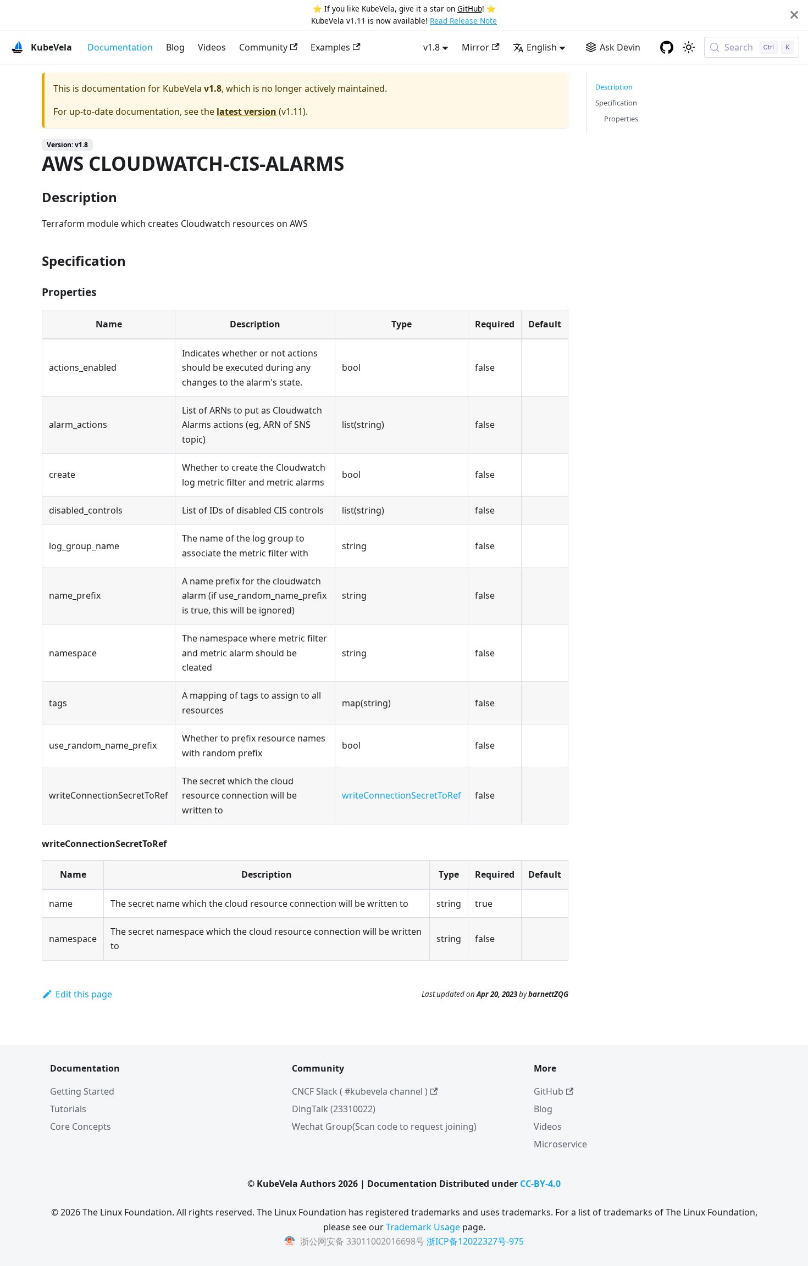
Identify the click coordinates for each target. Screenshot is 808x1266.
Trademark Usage (423, 1227)
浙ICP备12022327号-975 (475, 1241)
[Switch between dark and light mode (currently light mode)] (689, 47)
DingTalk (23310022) (333, 1109)
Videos (212, 47)
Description (614, 87)
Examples (330, 47)
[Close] (794, 15)
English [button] (542, 47)
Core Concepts (80, 1126)
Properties (621, 119)
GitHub (469, 8)
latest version (246, 111)
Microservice (560, 1144)
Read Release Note (463, 20)
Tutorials (68, 1109)
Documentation (120, 47)
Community (263, 47)
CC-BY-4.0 (540, 1184)
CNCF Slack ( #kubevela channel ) (360, 1091)
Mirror (475, 47)
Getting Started (82, 1091)
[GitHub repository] (667, 47)
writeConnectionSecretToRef (401, 795)
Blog (175, 47)
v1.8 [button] (431, 47)
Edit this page (84, 994)
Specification (616, 103)
